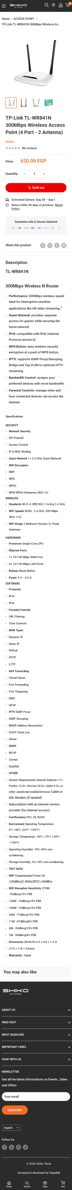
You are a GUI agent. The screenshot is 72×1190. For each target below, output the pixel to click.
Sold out (38, 188)
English (8, 1127)
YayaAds (54, 1172)
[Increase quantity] (44, 174)
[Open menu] (4, 5)
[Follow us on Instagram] (18, 1147)
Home (6, 19)
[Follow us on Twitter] (11, 1147)
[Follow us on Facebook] (4, 1147)
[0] (67, 5)
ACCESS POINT (24, 19)
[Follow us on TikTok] (25, 1147)
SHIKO (10, 142)
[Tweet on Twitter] (56, 245)
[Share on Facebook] (42, 245)
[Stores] (54, 5)
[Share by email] (63, 245)
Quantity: (12, 173)
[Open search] (47, 5)
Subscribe (14, 1110)
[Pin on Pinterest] (49, 245)
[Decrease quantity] (24, 174)
